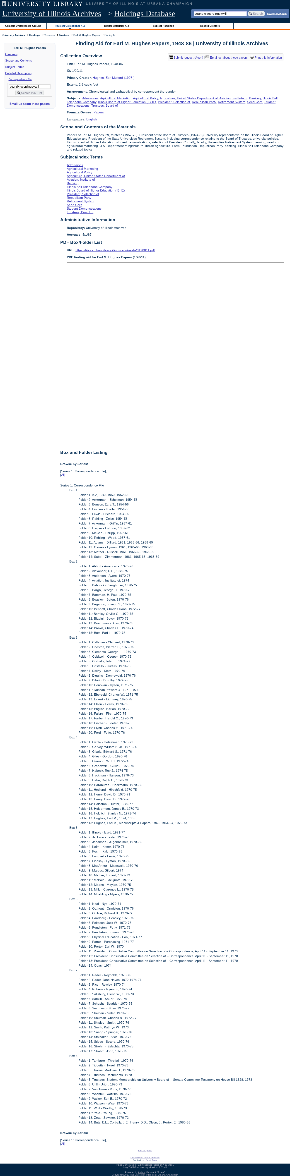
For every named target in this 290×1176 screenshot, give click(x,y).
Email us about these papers (30, 103)
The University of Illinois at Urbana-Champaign (154, 1175)
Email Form (151, 1160)
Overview (11, 54)
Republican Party (204, 102)
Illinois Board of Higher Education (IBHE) (127, 102)
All (63, 475)
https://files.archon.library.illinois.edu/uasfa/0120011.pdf (115, 250)
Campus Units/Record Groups (23, 25)
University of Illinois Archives (51, 13)
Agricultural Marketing (115, 98)
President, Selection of (174, 102)
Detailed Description (18, 73)
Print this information (268, 58)
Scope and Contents (18, 60)
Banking (255, 98)
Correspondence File (20, 79)
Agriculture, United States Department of (189, 98)
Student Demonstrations (84, 208)
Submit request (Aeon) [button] (188, 58)
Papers (99, 112)
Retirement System (231, 102)
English (91, 119)
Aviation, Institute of (233, 98)
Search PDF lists (277, 13)
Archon (141, 1172)
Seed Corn (255, 102)
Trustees (49, 35)
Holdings (34, 35)
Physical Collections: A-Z (70, 25)
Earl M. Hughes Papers (86, 35)
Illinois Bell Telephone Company (89, 187)
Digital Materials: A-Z (116, 25)
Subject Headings (163, 25)
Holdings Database (144, 13)
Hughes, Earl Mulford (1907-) (114, 77)
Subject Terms (14, 67)
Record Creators (210, 25)
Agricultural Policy (145, 98)
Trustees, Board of (104, 105)
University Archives (13, 35)
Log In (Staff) (145, 1150)
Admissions (90, 98)
